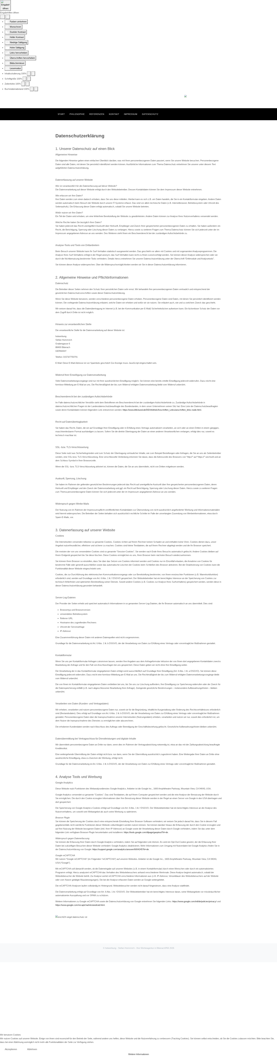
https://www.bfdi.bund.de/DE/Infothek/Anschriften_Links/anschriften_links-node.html (162, 410)
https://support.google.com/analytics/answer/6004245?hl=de (120, 849)
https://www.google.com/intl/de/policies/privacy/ (194, 901)
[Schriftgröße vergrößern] (29, 78)
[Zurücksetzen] (2, 17)
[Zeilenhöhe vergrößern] (27, 84)
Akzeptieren (11, 1049)
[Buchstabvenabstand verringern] (32, 89)
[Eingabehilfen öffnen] (5, 5)
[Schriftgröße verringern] (24, 78)
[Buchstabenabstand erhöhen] (36, 89)
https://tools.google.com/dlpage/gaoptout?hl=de (146, 832)
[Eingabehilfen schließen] (7, 17)
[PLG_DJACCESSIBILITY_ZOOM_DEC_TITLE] (29, 73)
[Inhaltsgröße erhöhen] (33, 73)
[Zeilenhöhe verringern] (23, 84)
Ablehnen (32, 1049)
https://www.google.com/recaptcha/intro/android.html (80, 905)
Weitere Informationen (138, 1054)
